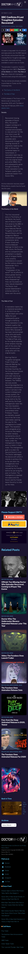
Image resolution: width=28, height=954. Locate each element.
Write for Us (18, 845)
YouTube (7, 881)
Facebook (7, 867)
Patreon (7, 863)
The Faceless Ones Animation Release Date (11, 689)
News (13, 26)
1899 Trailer (5, 940)
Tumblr (6, 874)
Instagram (7, 878)
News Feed (7, 886)
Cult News (7, 926)
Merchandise (14, 685)
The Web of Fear (9, 94)
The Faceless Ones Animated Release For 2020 (13, 755)
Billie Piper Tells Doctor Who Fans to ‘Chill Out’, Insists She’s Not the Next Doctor (12, 905)
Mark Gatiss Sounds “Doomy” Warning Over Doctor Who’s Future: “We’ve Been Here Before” (13, 913)
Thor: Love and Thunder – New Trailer (12, 947)
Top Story (19, 26)
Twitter (6, 870)
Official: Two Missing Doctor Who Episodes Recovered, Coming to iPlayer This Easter (13, 585)
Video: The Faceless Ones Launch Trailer (12, 656)
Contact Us (11, 845)
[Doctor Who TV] (11, 6)
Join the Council (14, 541)
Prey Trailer (4, 931)
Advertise (4, 845)
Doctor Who (5, 26)
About (7, 847)
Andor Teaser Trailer (7, 944)
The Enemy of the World (12, 90)
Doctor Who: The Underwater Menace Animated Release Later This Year (14, 622)
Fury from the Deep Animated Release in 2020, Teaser (13, 722)
